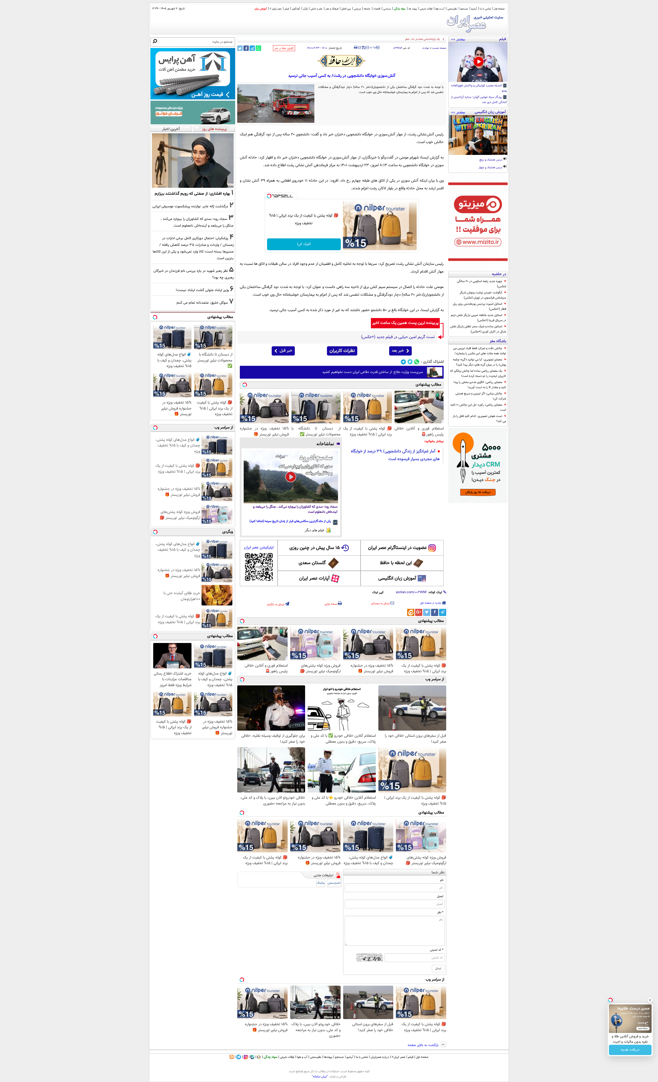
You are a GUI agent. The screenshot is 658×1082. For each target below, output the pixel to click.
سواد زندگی (400, 9)
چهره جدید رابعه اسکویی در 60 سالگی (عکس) (481, 284)
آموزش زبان (261, 9)
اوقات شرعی (426, 9)
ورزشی (357, 9)
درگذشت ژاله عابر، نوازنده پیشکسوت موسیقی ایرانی (190, 206)
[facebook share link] (246, 48)
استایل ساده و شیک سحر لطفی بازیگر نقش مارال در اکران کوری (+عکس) (478, 329)
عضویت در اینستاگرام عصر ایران (397, 548)
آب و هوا (439, 9)
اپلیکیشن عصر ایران (258, 548)
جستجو (464, 9)
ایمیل (440, 896)
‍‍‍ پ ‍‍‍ (373, 47)
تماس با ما (485, 9)
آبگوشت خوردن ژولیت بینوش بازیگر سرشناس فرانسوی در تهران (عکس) (483, 295)
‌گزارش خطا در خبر (284, 48)
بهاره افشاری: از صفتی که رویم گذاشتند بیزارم (192, 194)
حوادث (425, 48)
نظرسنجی (452, 9)
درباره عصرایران (380, 1057)
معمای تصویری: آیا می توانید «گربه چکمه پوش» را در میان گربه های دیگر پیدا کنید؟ (479, 362)
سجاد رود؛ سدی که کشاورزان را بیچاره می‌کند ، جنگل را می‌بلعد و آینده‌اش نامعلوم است (295, 510)
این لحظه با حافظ (396, 563)
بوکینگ (321, 883)
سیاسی (387, 9)
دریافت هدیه (630, 1050)
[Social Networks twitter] (410, 362)
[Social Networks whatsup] (416, 362)
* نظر (440, 912)
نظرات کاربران (342, 351)
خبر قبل (286, 351)
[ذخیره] (363, 48)
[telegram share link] (252, 48)
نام (441, 880)
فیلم (287, 9)
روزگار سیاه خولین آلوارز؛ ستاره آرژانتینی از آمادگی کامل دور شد (479, 100)
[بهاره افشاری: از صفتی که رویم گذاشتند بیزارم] (193, 160)
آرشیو (474, 9)
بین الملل (346, 9)
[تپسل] (269, 196)
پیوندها (328, 1057)
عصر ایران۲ (398, 1057)
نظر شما (438, 872)
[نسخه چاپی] (355, 47)
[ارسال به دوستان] (359, 47)
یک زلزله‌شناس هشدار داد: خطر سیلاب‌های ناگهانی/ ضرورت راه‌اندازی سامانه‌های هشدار (391, 39)
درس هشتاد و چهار (491, 167)
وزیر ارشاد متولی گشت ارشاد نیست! (202, 290)
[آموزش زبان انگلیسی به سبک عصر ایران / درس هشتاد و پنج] (478, 135)
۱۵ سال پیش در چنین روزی (314, 548)
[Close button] (650, 1000)
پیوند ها (413, 9)
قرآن (305, 9)
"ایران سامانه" (320, 1076)
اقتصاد (376, 9)
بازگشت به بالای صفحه (424, 1045)
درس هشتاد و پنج (491, 160)
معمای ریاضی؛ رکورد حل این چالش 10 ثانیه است (478, 407)
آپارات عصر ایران (314, 578)
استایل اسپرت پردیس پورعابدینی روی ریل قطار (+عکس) (479, 306)
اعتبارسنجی (334, 883)
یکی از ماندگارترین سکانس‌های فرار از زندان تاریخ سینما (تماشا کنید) (290, 521)
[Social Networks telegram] (403, 362)
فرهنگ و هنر (331, 9)
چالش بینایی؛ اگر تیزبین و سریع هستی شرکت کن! (480, 396)
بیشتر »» (458, 39)
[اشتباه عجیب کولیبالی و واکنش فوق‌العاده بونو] (478, 62)
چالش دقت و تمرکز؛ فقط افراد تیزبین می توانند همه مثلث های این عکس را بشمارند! (479, 351)
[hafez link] (342, 61)
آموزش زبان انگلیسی (397, 578)
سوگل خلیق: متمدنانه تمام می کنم (202, 302)
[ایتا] (410, 612)
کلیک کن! (304, 244)
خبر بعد (398, 351)
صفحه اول (499, 9)
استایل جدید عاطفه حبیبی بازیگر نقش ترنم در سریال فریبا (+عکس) (478, 318)
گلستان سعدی (312, 563)
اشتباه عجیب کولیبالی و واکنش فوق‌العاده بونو (479, 88)
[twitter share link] (240, 48)
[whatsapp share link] (258, 48)
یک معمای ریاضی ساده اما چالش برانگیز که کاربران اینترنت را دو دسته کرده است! (478, 373)
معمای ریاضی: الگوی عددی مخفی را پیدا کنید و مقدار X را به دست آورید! (480, 385)
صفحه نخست (439, 48)
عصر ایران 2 (275, 9)
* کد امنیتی (436, 950)
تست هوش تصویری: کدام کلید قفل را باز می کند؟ (479, 419)
